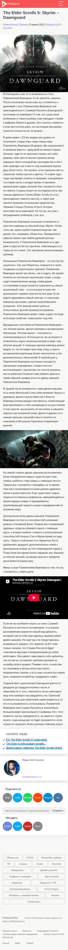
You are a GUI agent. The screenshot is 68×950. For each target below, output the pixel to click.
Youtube (27, 826)
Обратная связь (10, 931)
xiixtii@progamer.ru (32, 777)
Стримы (23, 864)
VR (8, 864)
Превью (23, 24)
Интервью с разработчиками (24, 895)
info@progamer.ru (17, 921)
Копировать (57, 810)
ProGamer (13, 4)
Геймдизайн (17, 870)
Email (7, 798)
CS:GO (29, 857)
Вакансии (27, 931)
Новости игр (10, 24)
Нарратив (17, 882)
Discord (7, 826)
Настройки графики (51, 857)
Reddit (38, 798)
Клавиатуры (34, 901)
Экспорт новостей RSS (53, 934)
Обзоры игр (12, 857)
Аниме (39, 864)
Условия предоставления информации (20, 934)
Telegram (48, 798)
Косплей (56, 864)
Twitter (17, 798)
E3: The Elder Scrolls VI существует (26, 739)
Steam (38, 826)
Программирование (20, 889)
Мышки (55, 895)
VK (58, 798)
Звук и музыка (51, 876)
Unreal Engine (51, 889)
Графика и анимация (20, 876)
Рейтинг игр (8, 937)
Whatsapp (27, 798)
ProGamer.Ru (10, 918)
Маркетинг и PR (48, 882)
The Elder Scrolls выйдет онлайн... (26, 743)
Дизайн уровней (48, 870)
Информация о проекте (47, 931)
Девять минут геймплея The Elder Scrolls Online (34, 747)
